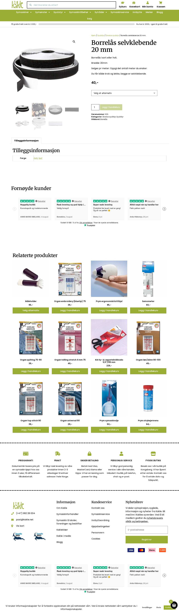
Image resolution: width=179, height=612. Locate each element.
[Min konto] (147, 2)
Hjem (93, 35)
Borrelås (103, 119)
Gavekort (134, 6)
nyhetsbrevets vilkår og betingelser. (144, 519)
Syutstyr (58, 12)
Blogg (160, 12)
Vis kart (20, 525)
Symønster (41, 12)
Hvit (35, 158)
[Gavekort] (133, 2)
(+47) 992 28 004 (25, 513)
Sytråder (99, 12)
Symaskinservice (120, 12)
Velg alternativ (31, 310)
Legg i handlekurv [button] (70, 310)
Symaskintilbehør (78, 12)
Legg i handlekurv (111, 107)
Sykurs (123, 6)
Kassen (161, 6)
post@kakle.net (24, 519)
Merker (149, 12)
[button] (73, 41)
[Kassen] (160, 2)
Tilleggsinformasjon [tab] (26, 140)
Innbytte (137, 12)
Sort (40, 158)
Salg (89, 18)
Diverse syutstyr (112, 35)
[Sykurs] (122, 2)
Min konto (147, 6)
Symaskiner (22, 12)
